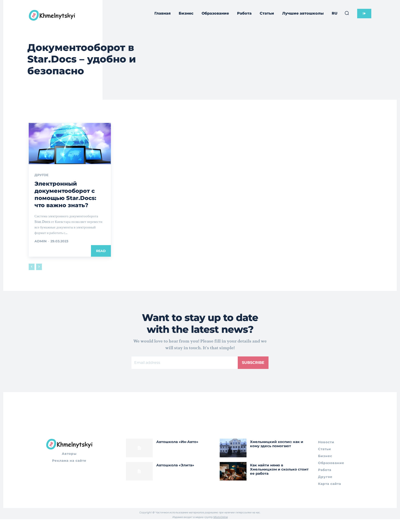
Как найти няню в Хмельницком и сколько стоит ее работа (279, 469)
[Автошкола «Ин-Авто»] (139, 448)
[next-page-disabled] (39, 267)
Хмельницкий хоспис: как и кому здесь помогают (276, 444)
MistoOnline (220, 517)
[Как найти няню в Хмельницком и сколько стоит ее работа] (233, 471)
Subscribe (253, 362)
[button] (346, 13)
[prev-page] (31, 267)
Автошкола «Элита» (175, 465)
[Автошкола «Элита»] (139, 471)
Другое (41, 175)
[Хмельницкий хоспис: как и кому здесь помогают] (233, 448)
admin (40, 241)
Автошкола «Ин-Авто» (177, 442)
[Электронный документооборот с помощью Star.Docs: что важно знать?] (70, 143)
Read (101, 251)
